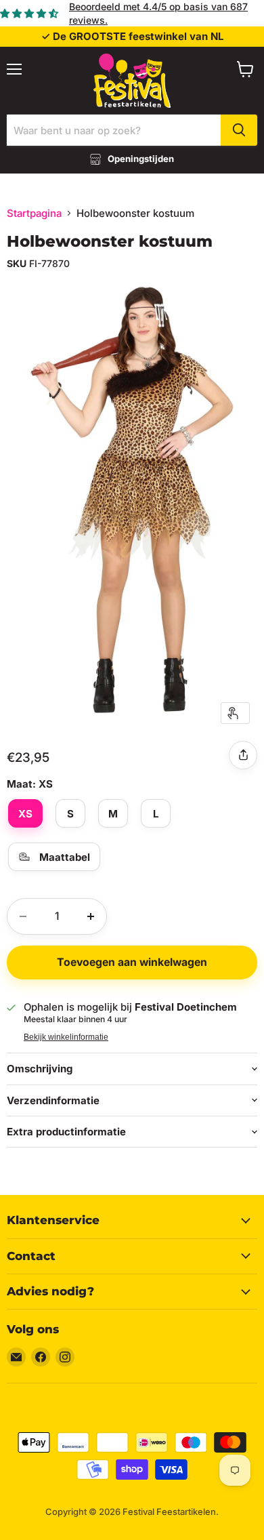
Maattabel (64, 857)
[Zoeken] (239, 130)
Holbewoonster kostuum (110, 241)
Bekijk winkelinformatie (66, 1037)
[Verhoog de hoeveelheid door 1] (90, 916)
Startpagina (34, 213)
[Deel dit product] (243, 755)
